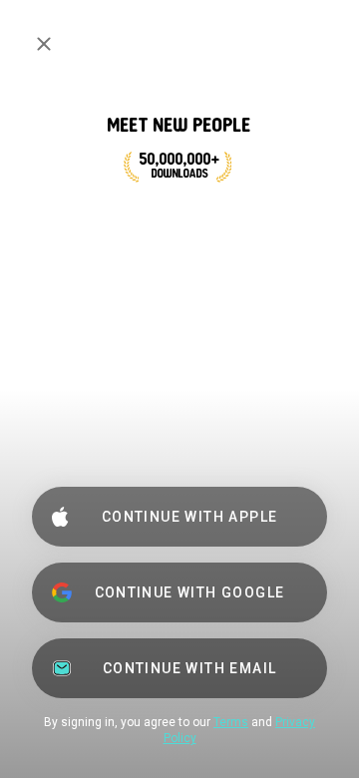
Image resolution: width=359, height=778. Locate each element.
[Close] (44, 44)
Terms (230, 722)
